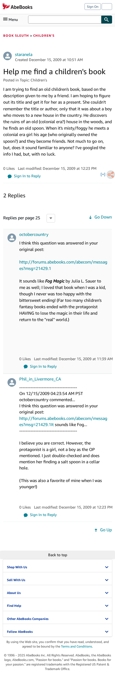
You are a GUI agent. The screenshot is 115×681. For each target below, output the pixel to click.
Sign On (92, 7)
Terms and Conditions (76, 646)
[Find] (106, 20)
